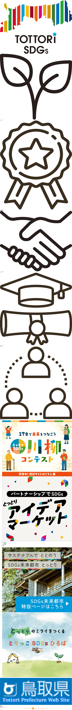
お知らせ (3, 545)
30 (44, 708)
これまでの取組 (4, 544)
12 (27, 708)
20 (41, 708)
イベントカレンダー (4, 542)
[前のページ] (24, 708)
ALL (0, 705)
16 (38, 708)
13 (30, 708)
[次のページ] (47, 708)
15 (35, 708)
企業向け (5, 543)
